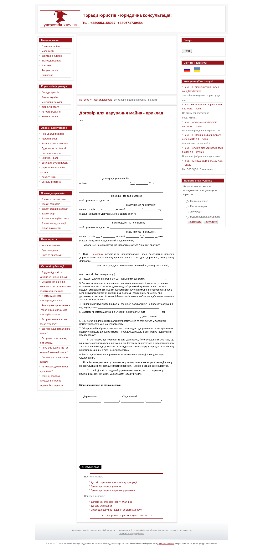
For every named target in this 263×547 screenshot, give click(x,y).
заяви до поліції (124, 530)
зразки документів (80, 530)
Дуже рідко (196, 211)
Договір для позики (101, 505)
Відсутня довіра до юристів (205, 216)
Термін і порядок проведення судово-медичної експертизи (51, 381)
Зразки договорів (102, 99)
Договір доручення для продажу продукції (114, 482)
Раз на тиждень (198, 206)
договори (110, 530)
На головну (85, 99)
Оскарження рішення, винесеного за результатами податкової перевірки (55, 286)
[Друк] (81, 120)
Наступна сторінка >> (140, 515)
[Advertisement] (126, 65)
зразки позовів (98, 530)
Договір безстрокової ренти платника (111, 502)
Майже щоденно (199, 201)
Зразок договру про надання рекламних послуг (116, 509)
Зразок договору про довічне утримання (113, 490)
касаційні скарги (160, 530)
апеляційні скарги (142, 530)
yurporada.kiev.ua (166, 544)
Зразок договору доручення (106, 486)
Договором (97, 254)
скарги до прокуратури (181, 530)
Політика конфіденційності (131, 533)
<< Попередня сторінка (115, 515)
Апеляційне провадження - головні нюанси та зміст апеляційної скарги (55, 310)
